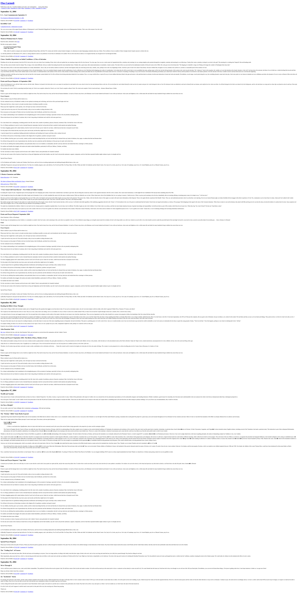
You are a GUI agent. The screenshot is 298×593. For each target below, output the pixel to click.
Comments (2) (23, 78)
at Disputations (34, 408)
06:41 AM (16, 167)
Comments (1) (23, 20)
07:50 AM (16, 56)
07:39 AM (16, 32)
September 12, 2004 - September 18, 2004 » (35, 8)
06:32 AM (16, 387)
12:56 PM (16, 402)
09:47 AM (16, 326)
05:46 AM (16, 591)
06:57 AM (16, 211)
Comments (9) (23, 326)
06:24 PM (16, 186)
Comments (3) (23, 56)
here (18, 41)
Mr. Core (3, 332)
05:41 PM (16, 573)
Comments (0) (23, 32)
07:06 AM (16, 78)
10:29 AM (16, 535)
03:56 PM (16, 20)
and (13, 181)
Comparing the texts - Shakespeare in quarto (11, 26)
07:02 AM (16, 547)
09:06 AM (16, 335)
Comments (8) (23, 573)
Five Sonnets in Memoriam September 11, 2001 (12, 18)
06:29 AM (16, 299)
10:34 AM (16, 457)
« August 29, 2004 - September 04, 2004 (11, 8)
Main (22, 8)
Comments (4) (23, 211)
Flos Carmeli (7, 3)
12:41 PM (16, 410)
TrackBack (30, 20)
